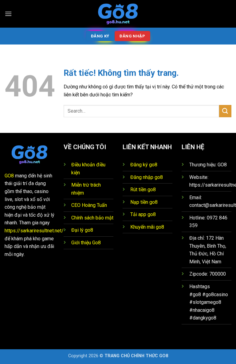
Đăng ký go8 (143, 165)
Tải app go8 (143, 214)
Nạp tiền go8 (144, 202)
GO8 (9, 176)
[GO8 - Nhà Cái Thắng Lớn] (118, 14)
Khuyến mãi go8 (147, 227)
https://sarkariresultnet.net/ (34, 231)
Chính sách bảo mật (92, 218)
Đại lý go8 (82, 230)
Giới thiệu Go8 (86, 243)
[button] (8, 13)
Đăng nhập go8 (146, 177)
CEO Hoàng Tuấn (89, 205)
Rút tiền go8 (143, 189)
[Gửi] (225, 111)
